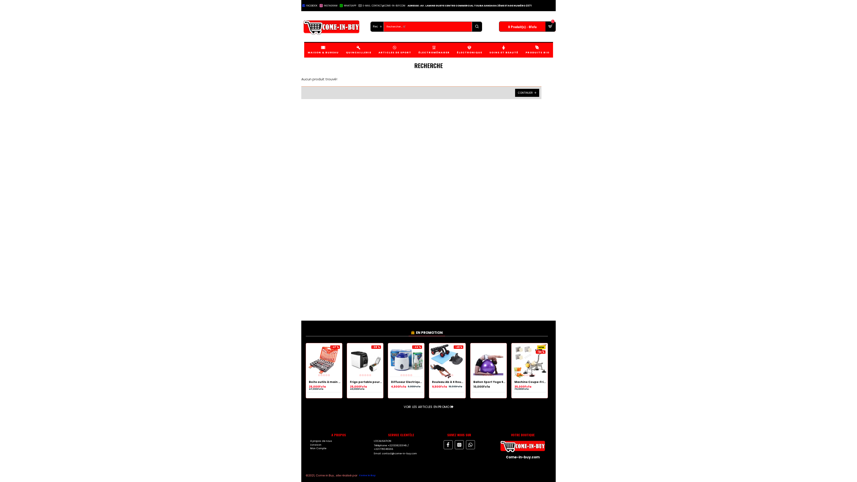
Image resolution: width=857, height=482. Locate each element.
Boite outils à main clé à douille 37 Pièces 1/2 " (325, 382)
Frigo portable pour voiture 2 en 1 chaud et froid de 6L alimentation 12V (366, 382)
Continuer (525, 93)
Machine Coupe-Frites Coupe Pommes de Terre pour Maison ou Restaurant (530, 382)
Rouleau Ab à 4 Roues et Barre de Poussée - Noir (448, 382)
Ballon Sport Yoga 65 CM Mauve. (489, 382)
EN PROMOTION (429, 332)
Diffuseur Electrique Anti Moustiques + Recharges (407, 382)
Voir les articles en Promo (426, 406)
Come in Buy (367, 475)
